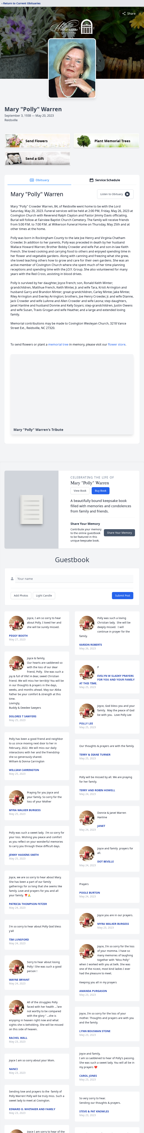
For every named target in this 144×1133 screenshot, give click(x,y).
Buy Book (100, 490)
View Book (80, 490)
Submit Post (122, 595)
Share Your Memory (119, 532)
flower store (116, 344)
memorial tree (58, 344)
